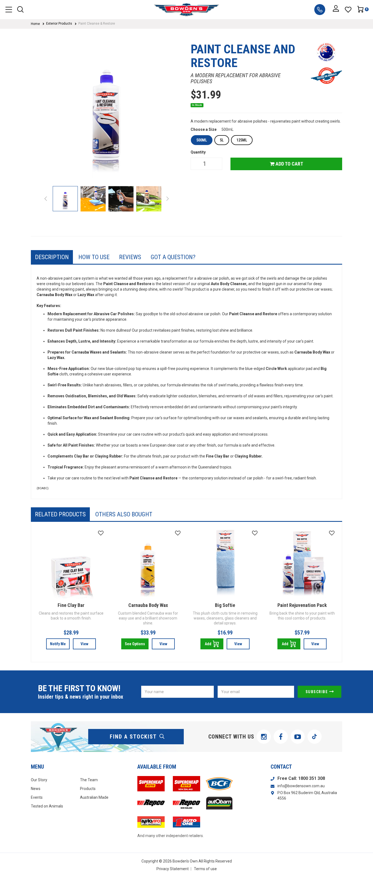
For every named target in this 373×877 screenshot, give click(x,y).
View (84, 644)
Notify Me (58, 644)
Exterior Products (59, 23)
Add (208, 644)
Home (35, 24)
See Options (135, 644)
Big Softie (225, 605)
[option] (106, 111)
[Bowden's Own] (186, 9)
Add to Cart (288, 164)
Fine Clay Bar (71, 605)
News (35, 788)
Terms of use (205, 869)
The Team (89, 780)
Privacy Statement (172, 869)
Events (37, 797)
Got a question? (173, 257)
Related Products (60, 514)
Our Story (39, 780)
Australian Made (94, 797)
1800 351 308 (311, 778)
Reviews (130, 257)
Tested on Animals (47, 806)
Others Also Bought (123, 514)
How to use (93, 257)
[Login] (336, 9)
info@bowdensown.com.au (301, 786)
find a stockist (133, 736)
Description (52, 257)
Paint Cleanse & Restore (96, 23)
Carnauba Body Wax (148, 605)
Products (88, 788)
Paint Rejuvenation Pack (302, 605)
